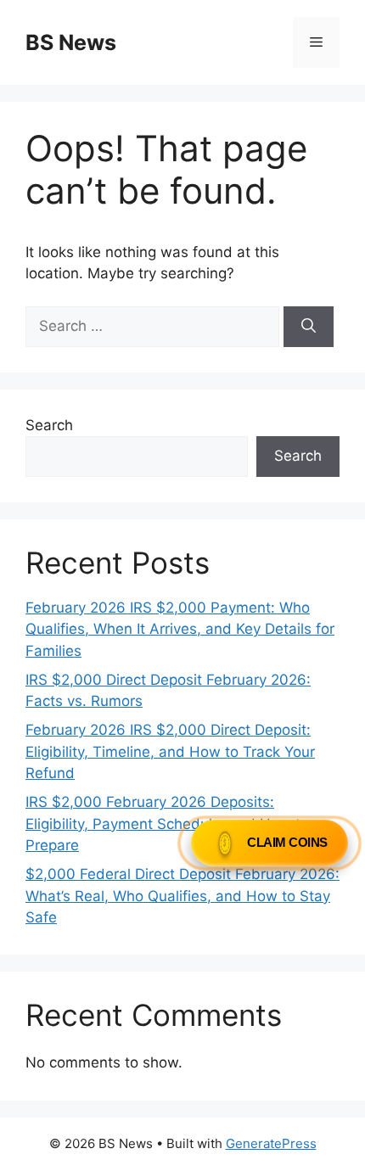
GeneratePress (271, 1143)
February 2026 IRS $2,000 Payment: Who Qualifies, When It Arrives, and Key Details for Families (179, 629)
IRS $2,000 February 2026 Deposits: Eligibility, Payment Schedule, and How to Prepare (167, 823)
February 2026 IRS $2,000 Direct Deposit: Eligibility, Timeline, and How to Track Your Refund (170, 751)
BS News (70, 42)
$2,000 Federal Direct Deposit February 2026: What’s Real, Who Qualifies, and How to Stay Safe (182, 896)
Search (49, 425)
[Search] (309, 326)
